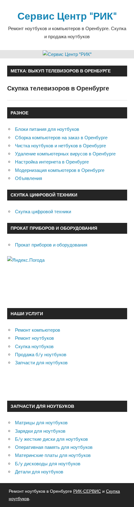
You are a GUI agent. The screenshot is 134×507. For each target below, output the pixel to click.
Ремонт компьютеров (37, 330)
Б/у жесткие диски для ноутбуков (51, 439)
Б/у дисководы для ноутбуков (47, 464)
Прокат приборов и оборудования (51, 245)
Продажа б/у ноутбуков (40, 354)
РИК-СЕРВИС (87, 491)
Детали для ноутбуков (39, 472)
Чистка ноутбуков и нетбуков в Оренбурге (60, 146)
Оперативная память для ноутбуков (54, 447)
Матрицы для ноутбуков (41, 423)
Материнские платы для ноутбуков (53, 455)
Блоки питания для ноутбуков (47, 129)
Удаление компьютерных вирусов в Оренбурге (65, 154)
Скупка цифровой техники (43, 211)
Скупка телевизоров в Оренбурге (58, 88)
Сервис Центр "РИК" (67, 15)
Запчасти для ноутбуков (41, 363)
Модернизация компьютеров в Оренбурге (59, 170)
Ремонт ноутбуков (34, 338)
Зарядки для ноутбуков (40, 431)
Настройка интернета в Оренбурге (52, 162)
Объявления (28, 178)
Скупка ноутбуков (34, 346)
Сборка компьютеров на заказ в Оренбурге (61, 138)
